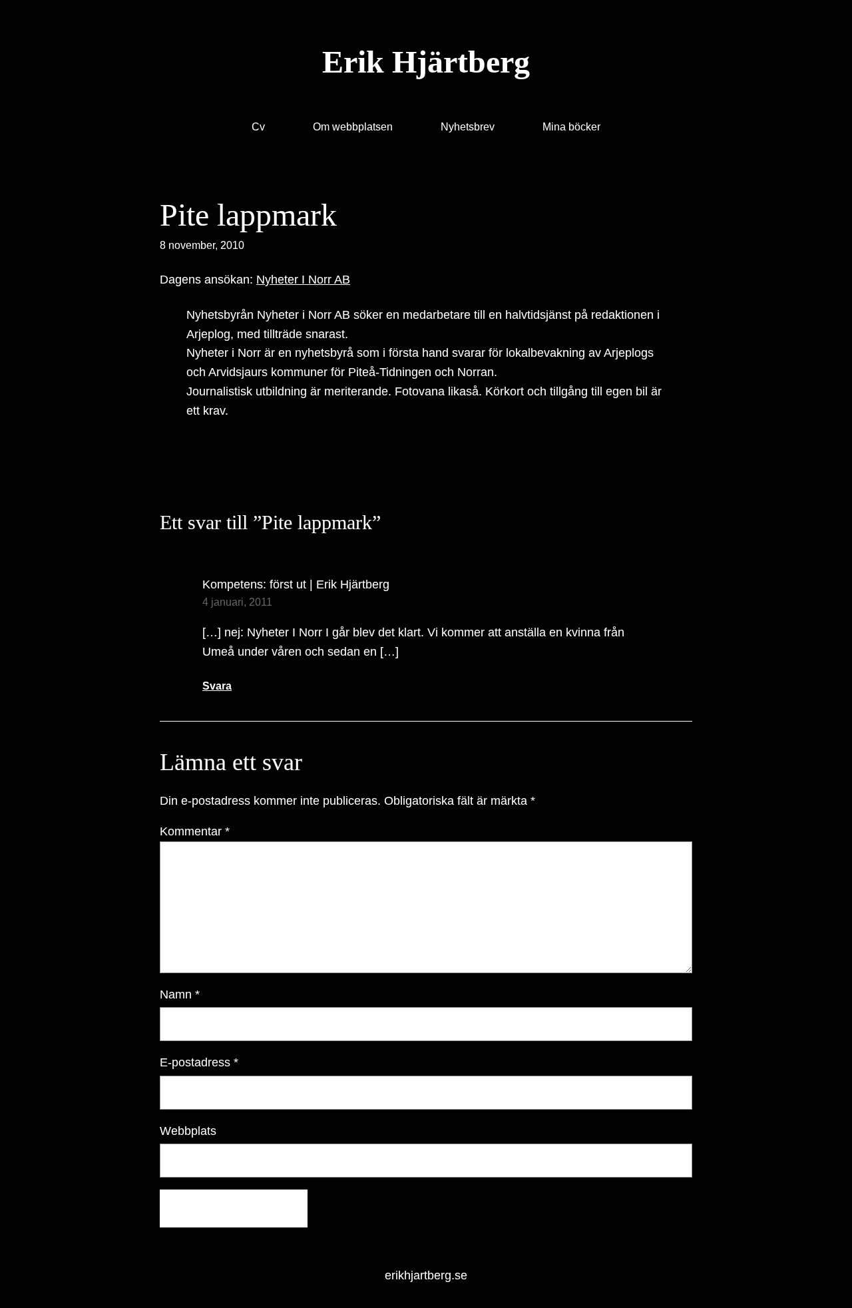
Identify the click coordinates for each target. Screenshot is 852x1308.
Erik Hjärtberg (426, 61)
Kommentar (195, 831)
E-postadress (199, 1062)
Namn (180, 994)
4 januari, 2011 (237, 602)
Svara (217, 686)
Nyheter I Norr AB (303, 279)
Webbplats (188, 1131)
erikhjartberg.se (426, 1275)
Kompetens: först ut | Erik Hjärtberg (295, 584)
